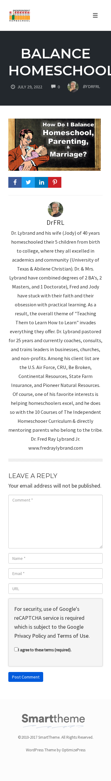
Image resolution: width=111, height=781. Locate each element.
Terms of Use (72, 635)
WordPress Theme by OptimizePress (55, 750)
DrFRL (56, 222)
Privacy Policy (30, 635)
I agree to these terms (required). (45, 650)
